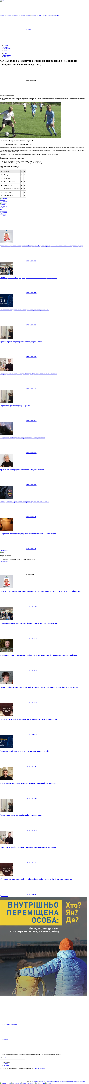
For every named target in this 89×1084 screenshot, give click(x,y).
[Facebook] (8, 15)
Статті (5, 53)
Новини (5, 47)
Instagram (62, 1081)
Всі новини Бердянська (10, 1024)
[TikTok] (40, 15)
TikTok (19, 1083)
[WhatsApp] (46, 15)
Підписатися (3, 561)
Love (37, 1081)
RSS (50, 1083)
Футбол (5, 1039)
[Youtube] (34, 15)
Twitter (43, 1083)
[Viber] (28, 15)
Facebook (49, 1081)
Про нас (5, 1063)
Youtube (8, 1083)
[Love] (2, 15)
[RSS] (58, 15)
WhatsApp (32, 1083)
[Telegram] (22, 15)
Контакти (6, 1065)
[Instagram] (15, 15)
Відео (5, 50)
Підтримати (7, 55)
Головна (5, 45)
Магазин (6, 56)
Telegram (75, 1081)
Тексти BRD (7, 48)
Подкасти (6, 52)
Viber (83, 1081)
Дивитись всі (4, 550)
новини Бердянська (40, 1068)
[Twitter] (53, 15)
